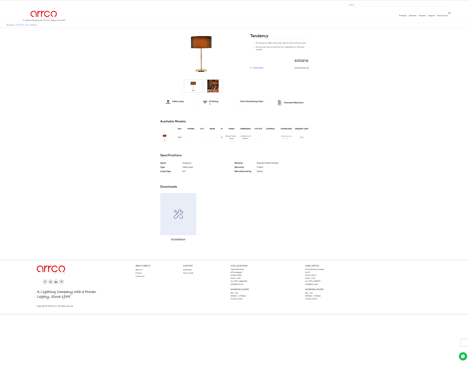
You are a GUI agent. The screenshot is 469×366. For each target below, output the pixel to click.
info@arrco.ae (237, 284)
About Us (139, 270)
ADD (302, 137)
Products (402, 16)
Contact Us (140, 276)
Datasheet (285, 136)
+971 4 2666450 (240, 281)
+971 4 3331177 (314, 281)
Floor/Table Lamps (22, 25)
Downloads (258, 67)
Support (431, 16)
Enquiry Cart (442, 15)
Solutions (412, 16)
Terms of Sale (188, 273)
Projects (422, 16)
